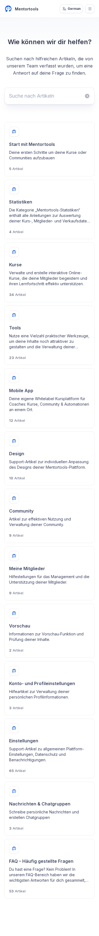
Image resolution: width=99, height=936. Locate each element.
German (74, 9)
